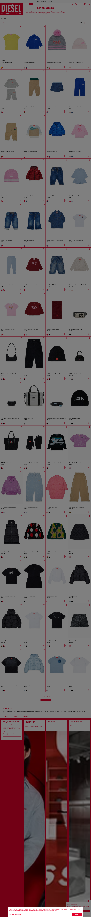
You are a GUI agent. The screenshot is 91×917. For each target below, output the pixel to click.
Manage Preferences (34, 910)
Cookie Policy (54, 910)
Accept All (77, 914)
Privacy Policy (46, 910)
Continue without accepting (15, 914)
